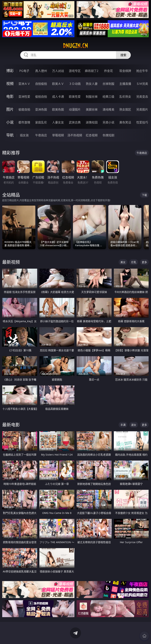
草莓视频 (58, 135)
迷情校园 (92, 122)
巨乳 (133, 262)
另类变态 (142, 97)
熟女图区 (125, 109)
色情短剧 (108, 135)
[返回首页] (144, 635)
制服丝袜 (92, 97)
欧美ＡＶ (58, 84)
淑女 (133, 425)
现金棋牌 (125, 71)
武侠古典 (75, 122)
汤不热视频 (74, 135)
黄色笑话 (125, 122)
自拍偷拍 (41, 84)
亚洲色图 (41, 109)
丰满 (123, 425)
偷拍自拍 (41, 97)
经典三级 (108, 97)
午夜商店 (41, 135)
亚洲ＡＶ (24, 84)
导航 (10, 135)
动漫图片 (75, 109)
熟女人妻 (92, 84)
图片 (10, 109)
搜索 (123, 55)
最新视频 (11, 262)
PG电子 (24, 71)
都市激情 (24, 122)
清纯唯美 (108, 109)
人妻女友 (58, 122)
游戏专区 (75, 71)
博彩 (10, 70)
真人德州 (41, 71)
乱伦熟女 (125, 97)
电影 (10, 96)
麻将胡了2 (91, 71)
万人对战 (58, 71)
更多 (144, 262)
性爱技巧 (142, 122)
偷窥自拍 (24, 109)
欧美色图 (58, 109)
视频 (10, 83)
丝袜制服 (108, 84)
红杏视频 (92, 135)
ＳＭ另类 (142, 84)
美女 (123, 262)
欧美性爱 (75, 97)
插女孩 (24, 135)
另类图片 (142, 109)
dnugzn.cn (75, 45)
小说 (10, 122)
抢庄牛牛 (142, 71)
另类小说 (108, 122)
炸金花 (108, 71)
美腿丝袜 (92, 109)
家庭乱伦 (41, 122)
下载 (144, 195)
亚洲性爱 (24, 97)
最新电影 (11, 425)
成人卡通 (58, 97)
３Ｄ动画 (75, 84)
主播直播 (125, 84)
